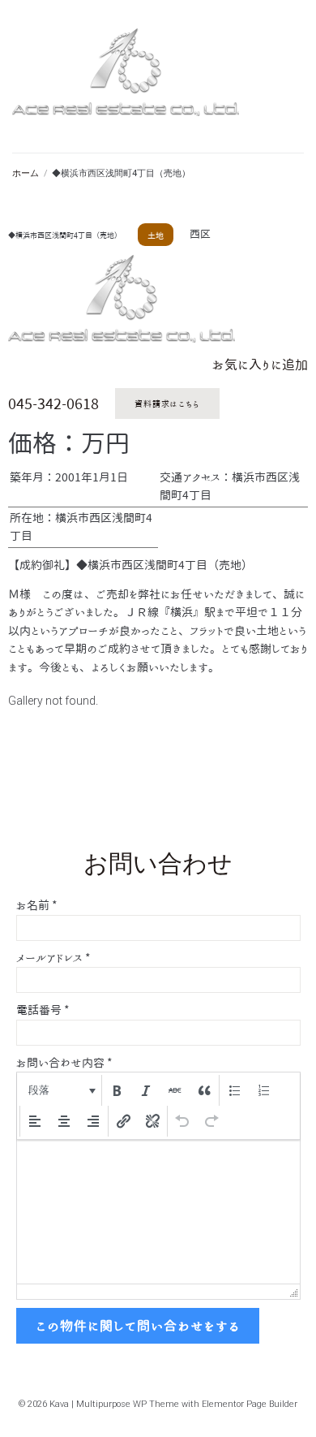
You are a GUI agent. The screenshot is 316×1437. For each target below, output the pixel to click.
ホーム (25, 173)
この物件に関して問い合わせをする (138, 1325)
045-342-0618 (53, 403)
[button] (60, 1090)
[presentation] (60, 1090)
